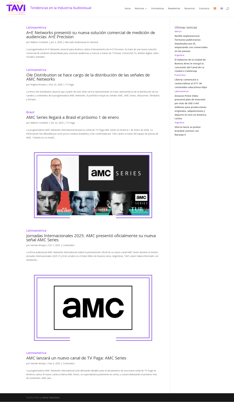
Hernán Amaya (38, 245)
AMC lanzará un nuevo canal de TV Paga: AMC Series (76, 356)
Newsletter (174, 8)
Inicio (128, 8)
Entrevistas (157, 8)
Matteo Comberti (39, 42)
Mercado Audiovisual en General (81, 42)
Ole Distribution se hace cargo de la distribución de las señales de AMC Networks (88, 75)
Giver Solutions (51, 397)
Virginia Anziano (38, 84)
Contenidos (68, 245)
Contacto (204, 8)
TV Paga (69, 84)
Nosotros (189, 8)
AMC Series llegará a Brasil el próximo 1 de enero (72, 115)
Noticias (139, 8)
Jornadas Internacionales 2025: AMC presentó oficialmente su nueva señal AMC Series (91, 236)
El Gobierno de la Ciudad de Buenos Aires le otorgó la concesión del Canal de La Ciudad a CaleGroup (190, 63)
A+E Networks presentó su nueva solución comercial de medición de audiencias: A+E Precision (90, 32)
